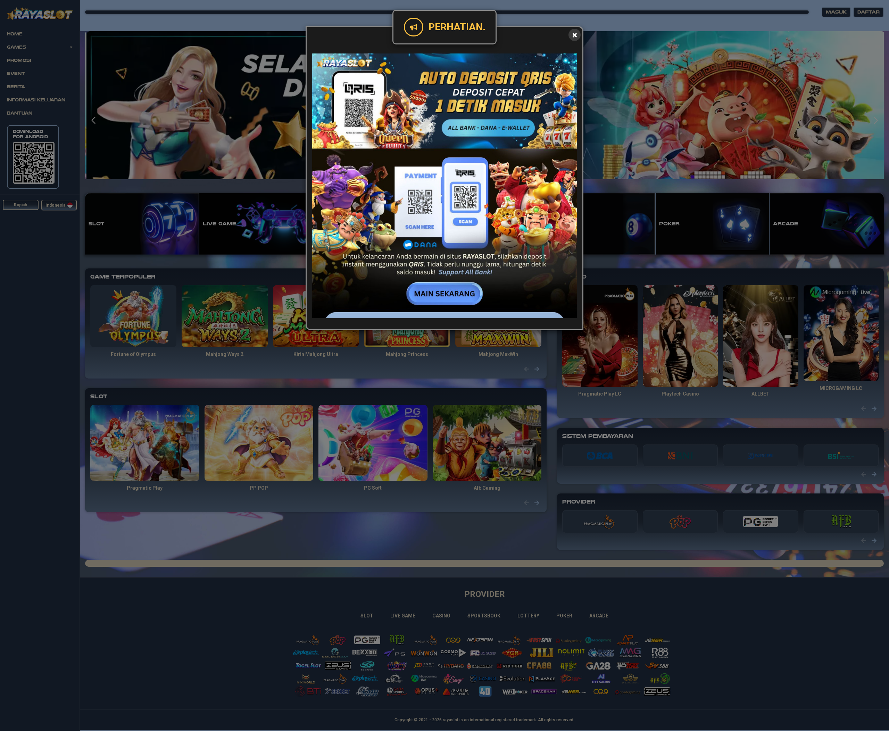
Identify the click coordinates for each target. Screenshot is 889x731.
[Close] (574, 35)
